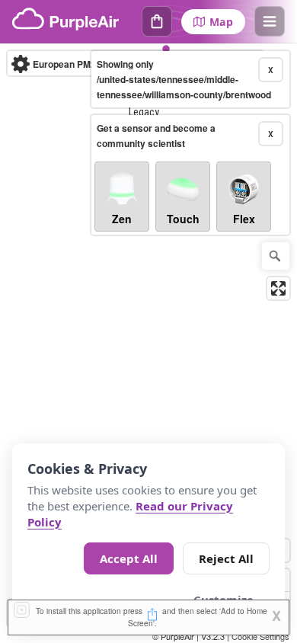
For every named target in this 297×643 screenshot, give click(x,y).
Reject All (226, 558)
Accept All (129, 558)
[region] (148, 343)
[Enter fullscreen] (278, 288)
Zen (122, 218)
